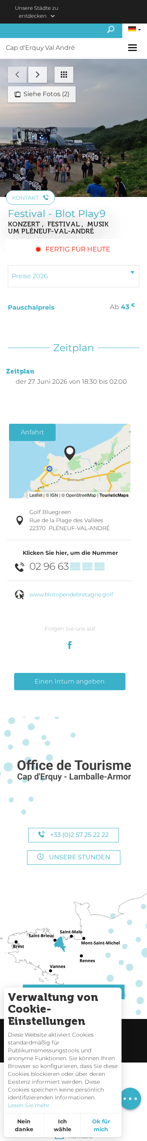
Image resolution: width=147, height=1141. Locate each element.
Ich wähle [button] (62, 1125)
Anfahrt (32, 432)
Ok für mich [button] (101, 1125)
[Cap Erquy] (73, 770)
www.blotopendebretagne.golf (71, 594)
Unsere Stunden (78, 857)
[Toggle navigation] (133, 47)
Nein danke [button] (24, 1125)
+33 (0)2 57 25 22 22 (79, 834)
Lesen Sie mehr (29, 1105)
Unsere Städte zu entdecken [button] (36, 12)
